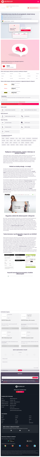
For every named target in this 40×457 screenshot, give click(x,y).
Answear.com (3, 73)
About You (11, 73)
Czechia (16, 417)
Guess (2, 78)
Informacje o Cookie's (5, 405)
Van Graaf (11, 78)
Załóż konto (20, 391)
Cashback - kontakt (13, 403)
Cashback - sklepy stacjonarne (15, 401)
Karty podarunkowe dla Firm (14, 408)
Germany (3, 419)
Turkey (3, 415)
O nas (2, 398)
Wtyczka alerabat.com (13, 398)
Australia (16, 415)
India (16, 419)
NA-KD (28, 78)
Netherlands (31, 422)
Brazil (2, 417)
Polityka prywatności (5, 403)
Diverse (28, 73)
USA (2, 422)
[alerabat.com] (7, 1)
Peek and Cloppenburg (22, 78)
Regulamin (3, 400)
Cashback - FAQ (12, 400)
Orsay (19, 73)
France (30, 417)
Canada (16, 422)
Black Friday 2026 (13, 405)
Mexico (30, 419)
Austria (30, 415)
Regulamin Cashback (5, 401)
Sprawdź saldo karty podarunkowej (15, 410)
